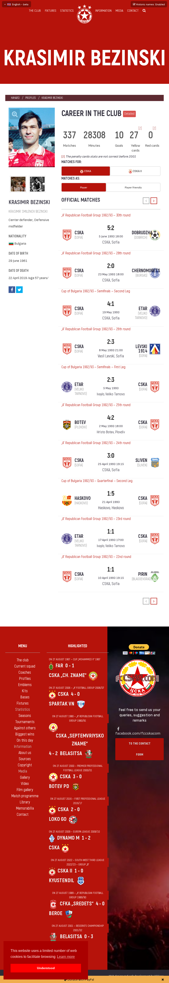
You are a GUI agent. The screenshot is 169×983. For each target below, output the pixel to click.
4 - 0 (75, 694)
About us (24, 752)
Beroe (55, 913)
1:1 (110, 531)
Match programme (25, 796)
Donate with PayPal (80, 979)
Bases (24, 697)
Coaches (24, 672)
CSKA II (137, 171)
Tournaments (25, 721)
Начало (15, 98)
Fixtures (50, 11)
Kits (25, 691)
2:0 (110, 266)
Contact (133, 11)
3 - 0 (77, 776)
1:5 (110, 494)
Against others (25, 728)
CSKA (87, 171)
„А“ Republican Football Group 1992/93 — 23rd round (96, 519)
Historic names (150, 4)
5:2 (110, 228)
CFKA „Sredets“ (77, 903)
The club (35, 11)
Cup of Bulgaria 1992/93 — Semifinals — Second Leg (95, 291)
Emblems (25, 684)
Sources (25, 759)
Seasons (24, 715)
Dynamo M (68, 838)
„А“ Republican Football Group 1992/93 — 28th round (95, 253)
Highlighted (77, 646)
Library (25, 802)
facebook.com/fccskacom (137, 733)
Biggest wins (24, 734)
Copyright (25, 765)
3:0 (110, 456)
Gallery (25, 777)
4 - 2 (53, 753)
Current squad (24, 666)
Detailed (129, 114)
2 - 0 (75, 809)
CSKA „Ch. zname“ (67, 675)
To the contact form (140, 749)
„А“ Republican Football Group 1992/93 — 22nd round (96, 557)
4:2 (110, 418)
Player (83, 187)
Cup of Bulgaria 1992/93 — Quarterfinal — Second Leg (96, 481)
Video (25, 783)
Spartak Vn (61, 704)
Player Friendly (133, 187)
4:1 (110, 304)
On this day (25, 740)
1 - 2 (86, 838)
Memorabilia (25, 808)
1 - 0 (78, 871)
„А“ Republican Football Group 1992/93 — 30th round (95, 215)
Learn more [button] (66, 957)
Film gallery (25, 789)
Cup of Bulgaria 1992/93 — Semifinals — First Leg (93, 367)
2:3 (110, 342)
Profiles (30, 98)
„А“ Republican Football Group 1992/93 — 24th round (95, 443)
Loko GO (57, 819)
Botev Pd (59, 786)
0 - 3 (88, 936)
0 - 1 (69, 665)
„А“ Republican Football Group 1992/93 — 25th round (95, 405)
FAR (59, 665)
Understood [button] (46, 968)
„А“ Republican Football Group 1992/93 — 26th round (95, 329)
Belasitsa (71, 753)
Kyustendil (61, 880)
